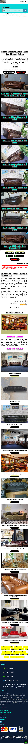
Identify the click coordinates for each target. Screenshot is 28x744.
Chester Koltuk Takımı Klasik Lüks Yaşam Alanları (15, 474)
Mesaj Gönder (9, 72)
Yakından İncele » (14, 375)
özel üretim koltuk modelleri (17, 657)
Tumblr (3, 724)
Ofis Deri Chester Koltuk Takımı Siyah (15, 499)
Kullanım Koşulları (3, 708)
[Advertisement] (14, 33)
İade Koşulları (3, 715)
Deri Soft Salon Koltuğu (15, 401)
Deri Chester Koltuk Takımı (15, 373)
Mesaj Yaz (10, 255)
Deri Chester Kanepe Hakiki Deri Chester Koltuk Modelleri (15, 548)
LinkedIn (4, 721)
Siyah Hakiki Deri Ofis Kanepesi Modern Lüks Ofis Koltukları (15, 622)
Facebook (4, 717)
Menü (24, 2)
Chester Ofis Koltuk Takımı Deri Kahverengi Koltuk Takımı (15, 450)
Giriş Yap (24, 16)
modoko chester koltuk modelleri (10, 654)
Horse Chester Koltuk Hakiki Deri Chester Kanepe (15, 569)
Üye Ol (19, 16)
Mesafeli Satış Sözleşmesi (5, 712)
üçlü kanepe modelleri (7, 646)
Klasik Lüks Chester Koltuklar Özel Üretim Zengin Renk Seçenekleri (15, 596)
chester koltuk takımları (20, 651)
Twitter (3, 719)
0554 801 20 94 (20, 252)
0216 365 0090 (10, 252)
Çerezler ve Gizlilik (4, 710)
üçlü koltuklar (18, 646)
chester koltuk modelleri (17, 649)
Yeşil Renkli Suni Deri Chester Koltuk (15, 424)
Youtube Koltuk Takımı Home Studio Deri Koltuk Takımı (14, 640)
